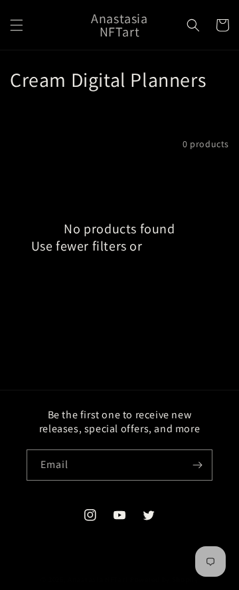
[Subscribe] (197, 465)
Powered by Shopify (164, 579)
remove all (176, 246)
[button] (16, 25)
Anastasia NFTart (98, 579)
